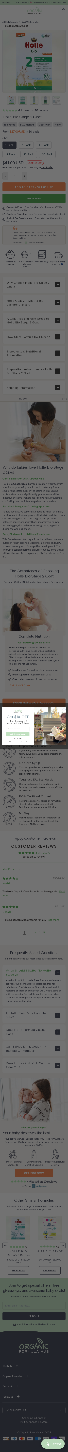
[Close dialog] (64, 709)
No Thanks (18, 738)
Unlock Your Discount (17, 734)
